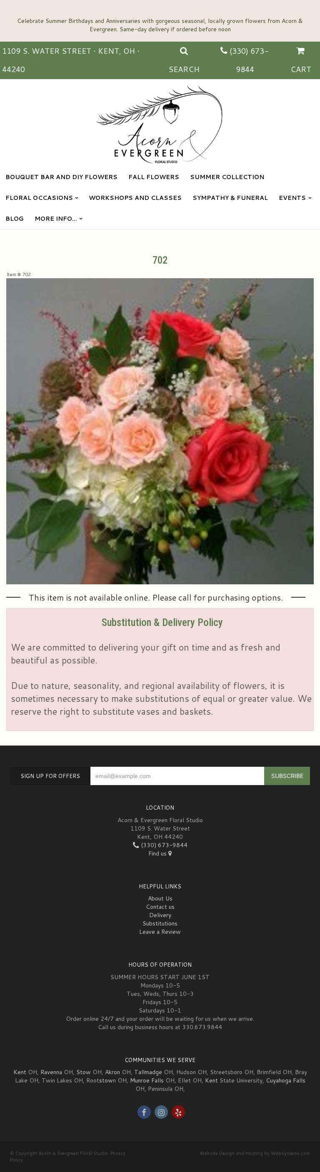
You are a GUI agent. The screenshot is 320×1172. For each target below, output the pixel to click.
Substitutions (160, 923)
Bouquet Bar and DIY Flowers (61, 177)
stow (106, 1080)
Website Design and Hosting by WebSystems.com (255, 1153)
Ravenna (51, 1072)
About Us (160, 898)
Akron (112, 1072)
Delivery (160, 915)
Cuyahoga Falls (285, 1080)
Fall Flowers (153, 177)
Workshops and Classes (135, 198)
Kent (19, 1072)
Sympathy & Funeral (230, 198)
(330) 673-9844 (163, 845)
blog (14, 218)
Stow (83, 1072)
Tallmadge (148, 1072)
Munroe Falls (147, 1080)
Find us (158, 853)
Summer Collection (227, 177)
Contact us (160, 907)
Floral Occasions (39, 198)
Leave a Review (160, 932)
